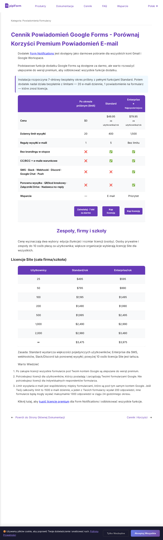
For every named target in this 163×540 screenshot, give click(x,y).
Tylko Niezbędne (116, 533)
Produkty (40, 6)
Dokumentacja (65, 6)
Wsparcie (122, 6)
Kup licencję (111, 211)
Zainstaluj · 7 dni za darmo (85, 211)
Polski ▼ (153, 6)
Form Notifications (42, 53)
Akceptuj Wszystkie (145, 533)
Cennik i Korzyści (137, 417)
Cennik (88, 6)
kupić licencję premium (54, 401)
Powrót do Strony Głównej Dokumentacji (40, 417)
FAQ (104, 6)
